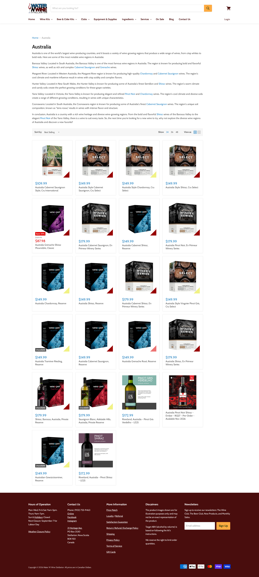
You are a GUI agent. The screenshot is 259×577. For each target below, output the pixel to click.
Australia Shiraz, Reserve (91, 303)
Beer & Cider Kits (66, 19)
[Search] (208, 8)
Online (70, 513)
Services (145, 19)
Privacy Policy (113, 540)
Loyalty (110, 516)
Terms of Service (114, 546)
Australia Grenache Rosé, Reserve (139, 361)
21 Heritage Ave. (74, 528)
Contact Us (184, 19)
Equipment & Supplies (105, 19)
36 (172, 132)
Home (31, 19)
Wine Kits (45, 19)
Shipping (110, 534)
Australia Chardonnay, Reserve (50, 303)
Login (227, 19)
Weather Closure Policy (39, 531)
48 (177, 132)
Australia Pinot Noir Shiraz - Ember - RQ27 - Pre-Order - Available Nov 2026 (180, 415)
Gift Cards (111, 552)
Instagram (72, 521)
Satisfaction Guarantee (117, 522)
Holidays (38, 517)
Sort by (38, 132)
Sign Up (223, 525)
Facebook (71, 517)
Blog (171, 19)
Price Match (112, 510)
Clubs (84, 19)
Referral (119, 516)
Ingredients (128, 19)
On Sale (160, 19)
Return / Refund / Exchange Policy (122, 528)
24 (167, 132)
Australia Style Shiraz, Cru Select (182, 187)
